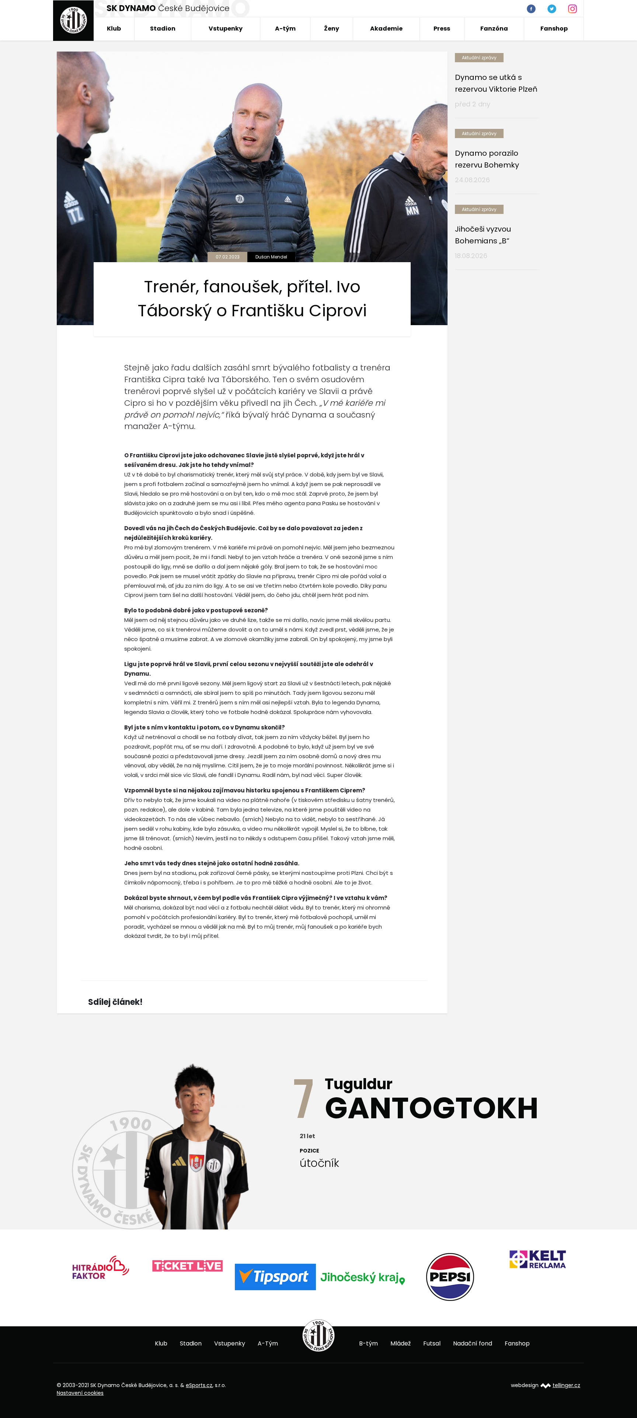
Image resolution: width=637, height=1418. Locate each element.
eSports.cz (199, 1385)
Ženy (331, 28)
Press (442, 28)
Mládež (400, 1343)
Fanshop (554, 28)
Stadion (162, 28)
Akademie (386, 28)
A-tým (285, 28)
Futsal (432, 1343)
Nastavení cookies (80, 1393)
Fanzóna (494, 28)
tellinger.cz (566, 1385)
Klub (114, 28)
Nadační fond (472, 1343)
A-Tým (268, 1343)
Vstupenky (226, 28)
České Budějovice (168, 8)
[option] (74, 1270)
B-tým (368, 1343)
